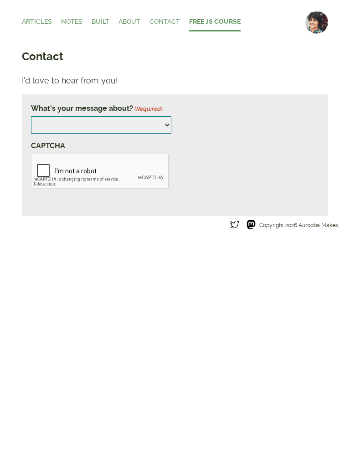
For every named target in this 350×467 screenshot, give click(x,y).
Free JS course (215, 22)
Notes (71, 22)
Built (100, 22)
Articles (37, 22)
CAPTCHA (48, 145)
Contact (164, 22)
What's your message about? (97, 108)
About (129, 22)
